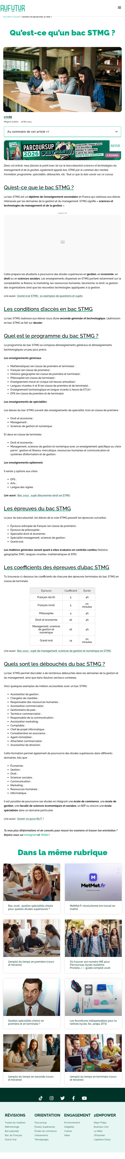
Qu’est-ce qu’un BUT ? (30, 818)
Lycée (16, 16)
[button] (119, 7)
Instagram (30, 834)
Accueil (7, 16)
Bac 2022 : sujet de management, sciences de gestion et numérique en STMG (64, 650)
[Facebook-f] (73, 1098)
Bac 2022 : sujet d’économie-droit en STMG (44, 495)
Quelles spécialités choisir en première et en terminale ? (26, 1022)
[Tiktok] (41, 1098)
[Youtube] (84, 1098)
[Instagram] (51, 1098)
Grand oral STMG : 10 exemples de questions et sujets (50, 296)
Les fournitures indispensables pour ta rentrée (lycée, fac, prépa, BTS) (93, 1022)
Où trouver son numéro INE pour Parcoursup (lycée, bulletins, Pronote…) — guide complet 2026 (90, 964)
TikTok (44, 834)
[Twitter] (62, 1098)
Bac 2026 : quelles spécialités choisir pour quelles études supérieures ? (30, 907)
